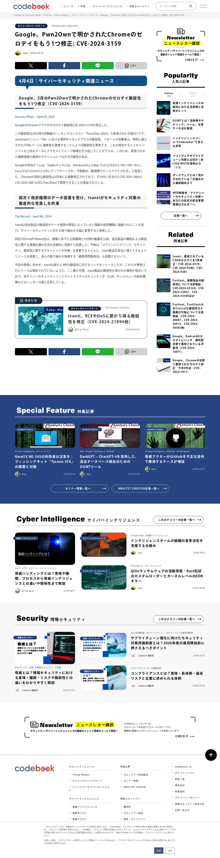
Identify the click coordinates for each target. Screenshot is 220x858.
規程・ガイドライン (135, 819)
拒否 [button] (170, 850)
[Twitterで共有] (31, 65)
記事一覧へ (181, 215)
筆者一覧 (180, 779)
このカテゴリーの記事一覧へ (176, 520)
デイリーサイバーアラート (87, 781)
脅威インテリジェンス (84, 807)
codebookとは (183, 766)
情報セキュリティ (139, 6)
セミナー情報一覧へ (78, 488)
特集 (83, 6)
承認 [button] (159, 850)
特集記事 (125, 766)
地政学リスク (79, 813)
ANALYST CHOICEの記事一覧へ (139, 488)
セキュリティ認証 (133, 813)
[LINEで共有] (98, 65)
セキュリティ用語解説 (136, 774)
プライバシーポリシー (187, 797)
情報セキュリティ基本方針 (190, 804)
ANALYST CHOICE (135, 787)
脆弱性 (127, 807)
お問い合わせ (182, 810)
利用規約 (180, 791)
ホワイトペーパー (185, 773)
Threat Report (81, 774)
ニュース (69, 6)
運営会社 (180, 785)
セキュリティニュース (81, 766)
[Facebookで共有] (64, 65)
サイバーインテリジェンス (107, 6)
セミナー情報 (131, 781)
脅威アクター (79, 819)
